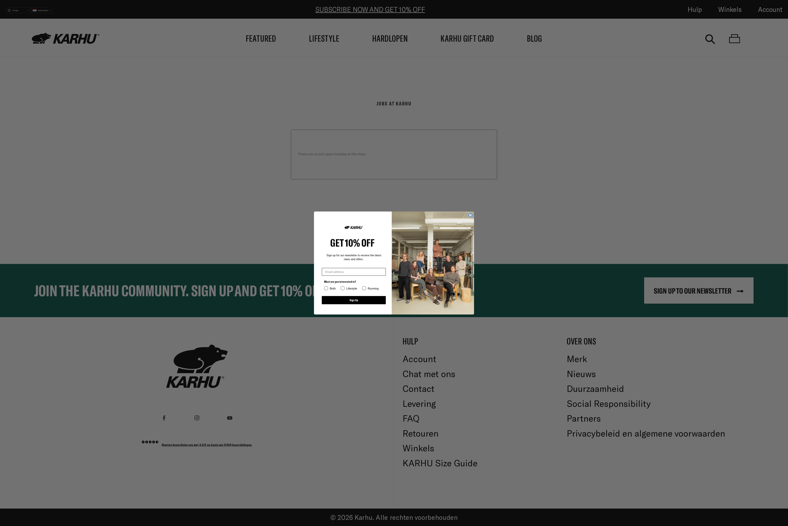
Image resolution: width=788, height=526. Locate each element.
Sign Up (353, 300)
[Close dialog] (470, 215)
